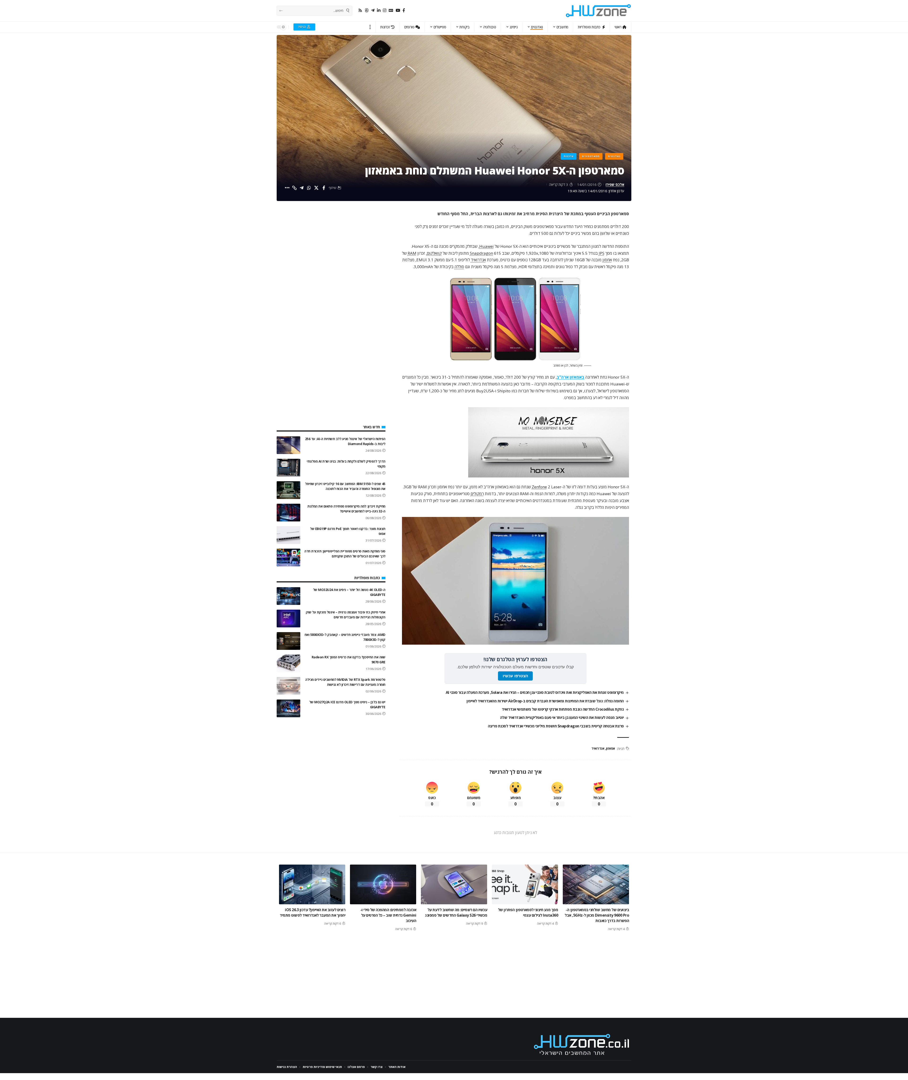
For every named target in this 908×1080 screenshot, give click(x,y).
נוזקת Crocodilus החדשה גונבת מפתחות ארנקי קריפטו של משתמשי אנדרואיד (563, 709)
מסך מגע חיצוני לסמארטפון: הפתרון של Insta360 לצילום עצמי (528, 912)
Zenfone (539, 487)
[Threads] (366, 10)
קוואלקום (434, 253)
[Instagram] (385, 10)
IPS (601, 253)
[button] (370, 27)
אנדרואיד (478, 259)
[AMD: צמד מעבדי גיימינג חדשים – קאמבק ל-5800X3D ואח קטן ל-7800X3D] (288, 641)
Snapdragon (481, 253)
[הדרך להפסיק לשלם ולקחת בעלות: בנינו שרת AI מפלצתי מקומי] (288, 468)
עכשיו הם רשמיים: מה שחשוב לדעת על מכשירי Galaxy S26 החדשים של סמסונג (456, 912)
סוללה (459, 266)
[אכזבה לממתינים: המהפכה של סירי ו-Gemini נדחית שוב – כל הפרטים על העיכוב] (383, 884)
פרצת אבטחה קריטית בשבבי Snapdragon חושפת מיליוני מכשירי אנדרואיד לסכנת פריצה (556, 726)
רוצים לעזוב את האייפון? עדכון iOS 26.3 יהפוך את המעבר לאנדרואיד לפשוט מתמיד (312, 912)
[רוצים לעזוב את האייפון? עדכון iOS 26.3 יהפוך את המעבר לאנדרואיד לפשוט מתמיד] (312, 884)
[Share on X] (316, 188)
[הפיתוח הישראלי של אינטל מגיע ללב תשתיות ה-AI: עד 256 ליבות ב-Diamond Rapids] (288, 445)
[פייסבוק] (403, 10)
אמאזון (610, 748)
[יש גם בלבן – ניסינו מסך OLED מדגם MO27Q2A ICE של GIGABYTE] (288, 708)
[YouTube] (397, 10)
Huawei (486, 246)
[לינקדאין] (379, 10)
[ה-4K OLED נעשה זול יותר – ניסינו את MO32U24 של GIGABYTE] (288, 596)
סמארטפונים (591, 156)
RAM (412, 253)
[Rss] (360, 10)
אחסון (607, 259)
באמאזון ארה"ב (570, 377)
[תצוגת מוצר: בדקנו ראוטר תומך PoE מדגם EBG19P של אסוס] (288, 535)
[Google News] (391, 10)
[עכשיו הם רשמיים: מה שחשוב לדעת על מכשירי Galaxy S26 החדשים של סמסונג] (454, 884)
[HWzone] (598, 11)
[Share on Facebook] (323, 188)
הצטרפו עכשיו (515, 676)
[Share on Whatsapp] (309, 188)
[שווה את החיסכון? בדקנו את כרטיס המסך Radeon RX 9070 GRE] (288, 663)
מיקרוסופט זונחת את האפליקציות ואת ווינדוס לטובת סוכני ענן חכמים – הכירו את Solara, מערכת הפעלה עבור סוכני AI (535, 692)
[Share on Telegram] (301, 188)
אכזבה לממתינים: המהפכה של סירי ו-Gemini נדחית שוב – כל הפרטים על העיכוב (388, 915)
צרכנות (568, 156)
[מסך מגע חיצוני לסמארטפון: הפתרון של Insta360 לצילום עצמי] (525, 884)
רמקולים (477, 493)
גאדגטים (614, 156)
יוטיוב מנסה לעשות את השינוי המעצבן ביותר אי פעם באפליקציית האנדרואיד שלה (562, 717)
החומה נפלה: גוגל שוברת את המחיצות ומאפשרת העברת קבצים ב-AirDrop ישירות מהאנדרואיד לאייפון (545, 701)
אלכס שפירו (615, 184)
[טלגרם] (373, 10)
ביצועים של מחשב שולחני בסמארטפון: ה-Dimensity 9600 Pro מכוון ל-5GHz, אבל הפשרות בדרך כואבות (597, 915)
